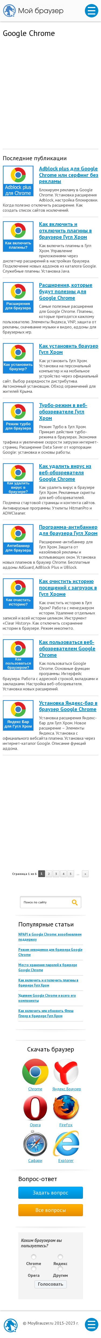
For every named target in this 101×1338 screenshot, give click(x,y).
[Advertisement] (50, 92)
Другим (60, 1275)
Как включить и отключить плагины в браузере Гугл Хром (65, 230)
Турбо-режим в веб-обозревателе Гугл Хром (63, 411)
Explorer (66, 1160)
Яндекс (60, 1263)
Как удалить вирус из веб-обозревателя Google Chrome (65, 472)
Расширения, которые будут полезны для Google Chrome (65, 291)
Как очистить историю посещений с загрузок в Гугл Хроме (68, 587)
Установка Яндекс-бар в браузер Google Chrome (68, 706)
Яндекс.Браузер (67, 1088)
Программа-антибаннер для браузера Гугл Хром (68, 530)
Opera (35, 1124)
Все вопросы (50, 1210)
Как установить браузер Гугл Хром (68, 349)
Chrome (35, 1088)
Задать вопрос (50, 1192)
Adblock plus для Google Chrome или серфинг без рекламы (68, 175)
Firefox (65, 1124)
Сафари (35, 1160)
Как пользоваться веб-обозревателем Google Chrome (67, 648)
